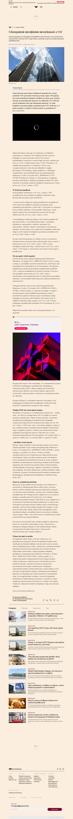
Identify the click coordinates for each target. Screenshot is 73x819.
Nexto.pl (50, 779)
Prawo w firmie (19, 27)
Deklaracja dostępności (25, 783)
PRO (41, 7)
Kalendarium (23, 797)
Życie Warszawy (53, 787)
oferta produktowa (36, 797)
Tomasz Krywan (17, 88)
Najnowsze (36, 608)
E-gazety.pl (51, 778)
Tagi (47, 608)
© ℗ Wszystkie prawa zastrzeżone (22, 599)
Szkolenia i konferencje (15, 792)
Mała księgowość (53, 781)
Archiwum (37, 781)
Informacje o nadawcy (25, 781)
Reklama (36, 776)
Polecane (24, 608)
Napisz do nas (13, 779)
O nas (10, 776)
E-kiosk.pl (51, 776)
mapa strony (12, 797)
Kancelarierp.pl (52, 783)
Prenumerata (37, 779)
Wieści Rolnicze (52, 785)
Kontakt (11, 778)
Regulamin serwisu (24, 779)
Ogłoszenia (37, 778)
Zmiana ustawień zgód (25, 778)
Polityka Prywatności (24, 776)
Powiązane (12, 608)
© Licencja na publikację (20, 597)
